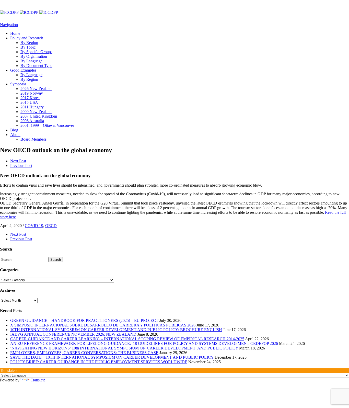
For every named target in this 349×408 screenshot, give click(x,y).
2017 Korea (30, 98)
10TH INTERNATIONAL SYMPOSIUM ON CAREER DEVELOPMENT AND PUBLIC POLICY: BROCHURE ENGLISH (116, 329)
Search (55, 260)
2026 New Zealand (36, 88)
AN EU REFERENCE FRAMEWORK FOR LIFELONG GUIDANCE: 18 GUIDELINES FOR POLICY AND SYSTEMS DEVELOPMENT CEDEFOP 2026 (144, 343)
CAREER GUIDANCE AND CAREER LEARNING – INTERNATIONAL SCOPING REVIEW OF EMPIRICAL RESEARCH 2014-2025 (127, 339)
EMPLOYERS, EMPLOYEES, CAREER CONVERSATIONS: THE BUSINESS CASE (84, 352)
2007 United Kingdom (38, 116)
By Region (29, 42)
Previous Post (21, 165)
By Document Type (36, 65)
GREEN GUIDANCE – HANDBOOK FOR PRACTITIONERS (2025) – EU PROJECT (84, 320)
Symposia (18, 84)
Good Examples (23, 70)
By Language (31, 61)
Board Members (33, 139)
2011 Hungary (32, 107)
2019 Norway (31, 93)
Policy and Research (26, 38)
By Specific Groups (36, 52)
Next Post (18, 161)
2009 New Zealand (36, 111)
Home (15, 33)
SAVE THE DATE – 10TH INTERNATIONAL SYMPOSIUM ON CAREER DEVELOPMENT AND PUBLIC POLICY (112, 357)
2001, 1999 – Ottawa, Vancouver (47, 125)
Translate (38, 380)
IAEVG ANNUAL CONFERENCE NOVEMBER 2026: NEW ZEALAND (73, 334)
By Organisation (33, 56)
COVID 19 (34, 225)
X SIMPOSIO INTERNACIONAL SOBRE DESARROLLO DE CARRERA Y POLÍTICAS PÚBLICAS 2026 (102, 325)
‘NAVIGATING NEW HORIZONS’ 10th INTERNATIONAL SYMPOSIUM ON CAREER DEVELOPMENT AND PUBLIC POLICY (124, 348)
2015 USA (29, 102)
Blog (14, 130)
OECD (51, 225)
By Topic (28, 47)
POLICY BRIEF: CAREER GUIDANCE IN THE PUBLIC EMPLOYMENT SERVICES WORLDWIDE (98, 362)
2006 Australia (32, 121)
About (15, 134)
